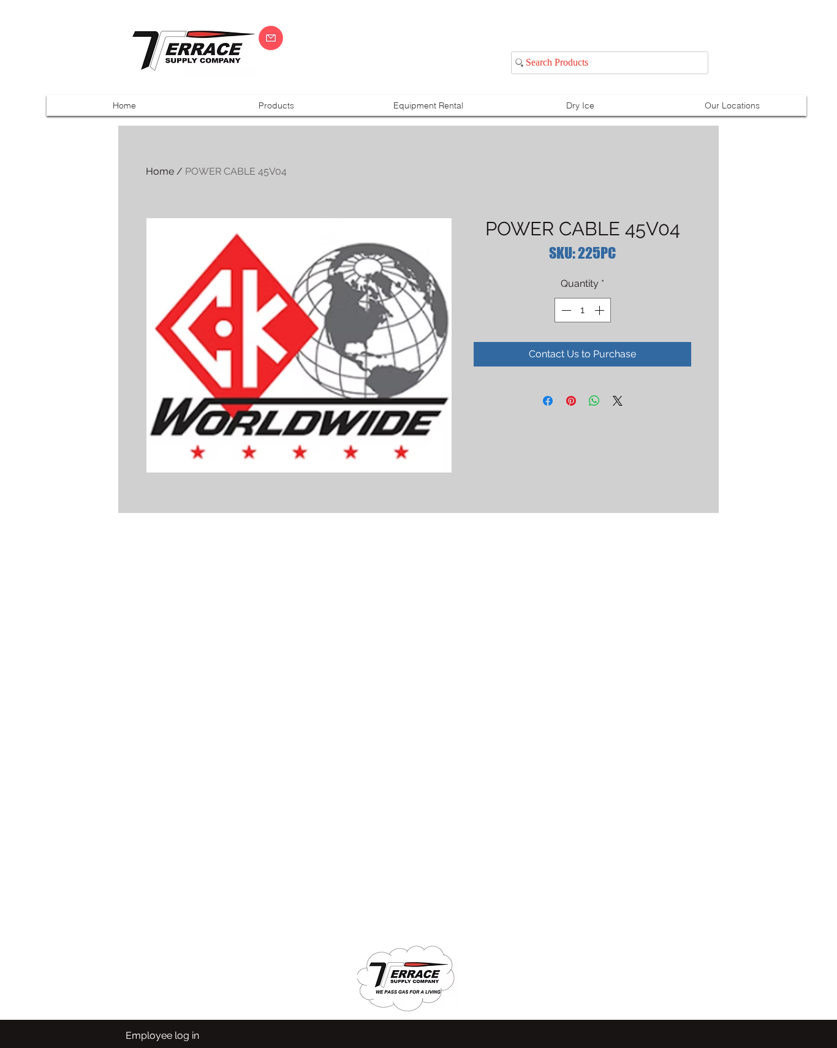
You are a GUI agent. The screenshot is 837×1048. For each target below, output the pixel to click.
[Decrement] (565, 310)
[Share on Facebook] (547, 400)
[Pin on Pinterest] (571, 400)
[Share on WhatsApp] (594, 400)
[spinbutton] (583, 310)
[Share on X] (617, 400)
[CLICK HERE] (270, 38)
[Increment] (600, 310)
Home (160, 171)
